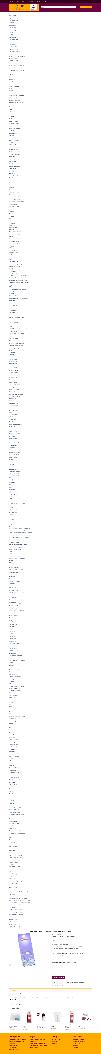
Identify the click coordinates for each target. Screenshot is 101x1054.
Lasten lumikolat (13, 250)
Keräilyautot (12, 118)
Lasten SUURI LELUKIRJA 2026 (17, 926)
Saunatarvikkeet (13, 403)
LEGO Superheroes (14, 646)
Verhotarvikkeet (13, 438)
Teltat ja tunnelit (13, 269)
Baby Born (11, 93)
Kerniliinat (11, 293)
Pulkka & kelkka (13, 247)
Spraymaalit (12, 517)
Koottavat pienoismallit (15, 239)
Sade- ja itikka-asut (14, 567)
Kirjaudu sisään (56, 1039)
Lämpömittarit (13, 361)
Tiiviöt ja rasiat (13, 367)
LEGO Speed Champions (15, 47)
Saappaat (11, 565)
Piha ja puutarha (13, 322)
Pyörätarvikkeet (13, 595)
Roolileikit (11, 665)
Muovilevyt (12, 574)
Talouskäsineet (13, 445)
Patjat (10, 551)
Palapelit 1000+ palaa (14, 199)
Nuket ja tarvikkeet (14, 86)
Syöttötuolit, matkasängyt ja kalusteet (19, 282)
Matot (10, 350)
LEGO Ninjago (12, 44)
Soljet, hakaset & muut (15, 492)
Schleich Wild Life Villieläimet (17, 65)
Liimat (10, 496)
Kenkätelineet (12, 429)
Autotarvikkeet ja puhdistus (16, 592)
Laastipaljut (12, 514)
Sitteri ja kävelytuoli (14, 273)
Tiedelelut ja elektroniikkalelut (17, 833)
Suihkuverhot (12, 398)
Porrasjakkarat (13, 363)
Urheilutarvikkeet (13, 590)
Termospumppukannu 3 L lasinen (43, 1025)
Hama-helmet (12, 209)
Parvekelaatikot (13, 331)
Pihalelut (11, 257)
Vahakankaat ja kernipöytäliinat (17, 289)
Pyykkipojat (12, 459)
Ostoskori (54, 1041)
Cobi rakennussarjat (14, 234)
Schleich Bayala (13, 58)
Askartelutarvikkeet (14, 206)
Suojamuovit (12, 576)
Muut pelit (11, 187)
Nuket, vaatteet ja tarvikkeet (16, 95)
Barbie (10, 88)
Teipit (10, 498)
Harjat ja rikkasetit (14, 442)
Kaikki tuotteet (13, 15)
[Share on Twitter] (55, 984)
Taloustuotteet (13, 359)
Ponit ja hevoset (13, 770)
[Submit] (77, 7)
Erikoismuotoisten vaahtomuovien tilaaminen (21, 532)
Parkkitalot (12, 130)
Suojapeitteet (12, 578)
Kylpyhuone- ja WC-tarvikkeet (17, 408)
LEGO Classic (12, 25)
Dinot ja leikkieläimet (14, 147)
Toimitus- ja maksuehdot (37, 1043)
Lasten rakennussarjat (15, 241)
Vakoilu (11, 218)
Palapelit (11, 803)
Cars (10, 138)
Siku (10, 106)
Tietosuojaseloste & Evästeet (38, 1045)
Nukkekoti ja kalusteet (15, 100)
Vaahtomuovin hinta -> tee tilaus (18, 531)
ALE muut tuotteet (14, 921)
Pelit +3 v (11, 177)
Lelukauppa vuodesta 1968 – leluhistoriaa (20, 891)
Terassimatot (12, 352)
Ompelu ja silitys (13, 387)
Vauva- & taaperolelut (15, 688)
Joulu (10, 319)
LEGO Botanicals (13, 20)
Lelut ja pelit (12, 17)
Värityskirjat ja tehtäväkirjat (16, 213)
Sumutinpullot (13, 457)
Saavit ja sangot (13, 382)
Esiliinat (11, 560)
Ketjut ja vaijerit (13, 484)
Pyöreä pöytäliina (13, 295)
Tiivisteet (11, 519)
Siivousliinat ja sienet (14, 452)
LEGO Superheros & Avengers (17, 660)
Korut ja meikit (13, 164)
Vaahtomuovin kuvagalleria (16, 547)
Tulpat (10, 524)
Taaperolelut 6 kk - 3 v (15, 84)
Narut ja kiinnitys (13, 480)
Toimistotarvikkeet (14, 303)
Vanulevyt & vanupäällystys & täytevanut (19, 537)
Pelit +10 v (11, 185)
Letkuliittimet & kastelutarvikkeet (18, 328)
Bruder (11, 114)
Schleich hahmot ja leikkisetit (17, 56)
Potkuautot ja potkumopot (16, 102)
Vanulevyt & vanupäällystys (16, 905)
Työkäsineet (12, 505)
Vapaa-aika (12, 586)
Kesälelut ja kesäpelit (14, 252)
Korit (10, 412)
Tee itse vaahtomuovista (15, 542)
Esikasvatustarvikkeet (14, 340)
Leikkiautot (12, 116)
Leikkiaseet (12, 171)
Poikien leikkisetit (13, 775)
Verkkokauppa (77, 1043)
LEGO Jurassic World (14, 643)
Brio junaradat (13, 133)
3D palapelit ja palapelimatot (16, 201)
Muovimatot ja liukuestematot (17, 357)
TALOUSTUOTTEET (70, 933)
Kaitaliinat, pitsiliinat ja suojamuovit (18, 298)
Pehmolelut (12, 223)
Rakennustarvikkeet (14, 510)
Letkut (11, 326)
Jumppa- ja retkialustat (15, 597)
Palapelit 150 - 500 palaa (15, 197)
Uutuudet (11, 917)
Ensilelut (11, 74)
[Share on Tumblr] (63, 984)
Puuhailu (11, 211)
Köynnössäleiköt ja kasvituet (16, 333)
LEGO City (11, 22)
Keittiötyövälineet (13, 370)
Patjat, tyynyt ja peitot (15, 549)
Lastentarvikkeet (13, 271)
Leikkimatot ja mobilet (15, 72)
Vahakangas (12, 291)
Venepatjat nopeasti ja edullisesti (18, 544)
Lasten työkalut (13, 168)
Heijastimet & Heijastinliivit (16, 569)
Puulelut (11, 76)
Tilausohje (33, 1041)
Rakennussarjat (13, 227)
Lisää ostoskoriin (58, 977)
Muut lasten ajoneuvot (15, 128)
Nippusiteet (12, 482)
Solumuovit (12, 583)
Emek (10, 111)
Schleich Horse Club (14, 68)
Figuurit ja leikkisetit (14, 154)
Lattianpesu (12, 447)
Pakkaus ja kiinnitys (14, 473)
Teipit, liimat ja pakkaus (15, 471)
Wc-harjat (11, 462)
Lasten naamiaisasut (14, 159)
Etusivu (54, 933)
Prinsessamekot (13, 161)
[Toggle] (10, 990)
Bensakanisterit (13, 512)
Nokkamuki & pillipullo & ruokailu (18, 280)
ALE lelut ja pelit (13, 919)
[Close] (10, 929)
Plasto (10, 109)
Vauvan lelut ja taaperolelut (16, 70)
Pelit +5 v (11, 180)
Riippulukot (12, 489)
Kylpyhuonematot (13, 405)
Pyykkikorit (12, 426)
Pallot (10, 254)
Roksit (10, 562)
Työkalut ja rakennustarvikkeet (17, 503)
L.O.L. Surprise (13, 784)
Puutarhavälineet (13, 338)
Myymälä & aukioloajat (79, 1039)
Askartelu (11, 817)
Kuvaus (14, 990)
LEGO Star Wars (13, 49)
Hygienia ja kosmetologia (15, 400)
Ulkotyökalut (12, 324)
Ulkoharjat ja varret (14, 469)
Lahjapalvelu (12, 924)
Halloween (12, 173)
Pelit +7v (11, 182)
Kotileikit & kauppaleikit (15, 166)
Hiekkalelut (12, 259)
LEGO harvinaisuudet (14, 622)
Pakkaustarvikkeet (14, 475)
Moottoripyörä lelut (14, 123)
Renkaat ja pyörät (13, 522)
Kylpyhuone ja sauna (14, 396)
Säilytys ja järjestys (14, 410)
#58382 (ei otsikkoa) (14, 581)
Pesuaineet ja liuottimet (15, 454)
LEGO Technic (12, 54)
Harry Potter (12, 144)
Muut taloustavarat (14, 389)
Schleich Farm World (14, 63)
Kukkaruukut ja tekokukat (16, 286)
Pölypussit (11, 464)
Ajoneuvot (11, 105)
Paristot (11, 599)
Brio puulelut (12, 79)
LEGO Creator (12, 27)
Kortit (10, 487)
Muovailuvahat (13, 204)
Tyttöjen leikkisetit (14, 151)
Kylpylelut (11, 81)
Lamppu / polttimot (14, 307)
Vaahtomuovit (12, 526)
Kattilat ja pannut (13, 375)
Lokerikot (11, 417)
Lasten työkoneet (13, 126)
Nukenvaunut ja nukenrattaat (17, 97)
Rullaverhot (12, 300)
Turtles (11, 142)
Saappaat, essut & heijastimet (17, 558)
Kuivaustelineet (13, 431)
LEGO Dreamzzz (13, 34)
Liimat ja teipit (13, 494)
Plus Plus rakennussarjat (15, 231)
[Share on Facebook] (53, 984)
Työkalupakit (12, 419)
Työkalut (11, 507)
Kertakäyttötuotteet (14, 377)
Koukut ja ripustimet (14, 421)
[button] (30, 1)
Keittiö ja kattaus (13, 366)
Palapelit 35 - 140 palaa (15, 194)
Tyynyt (10, 553)
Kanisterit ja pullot (14, 379)
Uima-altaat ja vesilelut (15, 266)
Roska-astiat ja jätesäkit (15, 424)
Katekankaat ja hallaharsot (16, 345)
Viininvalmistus (13, 391)
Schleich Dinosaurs (14, 615)
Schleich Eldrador (13, 60)
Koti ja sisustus (13, 285)
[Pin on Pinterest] (60, 984)
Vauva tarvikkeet (13, 277)
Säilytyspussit (12, 436)
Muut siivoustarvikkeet (15, 466)
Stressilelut (12, 818)
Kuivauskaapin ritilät (14, 433)
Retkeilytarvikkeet (14, 587)
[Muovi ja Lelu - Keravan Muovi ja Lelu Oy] (24, 7)
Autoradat (11, 135)
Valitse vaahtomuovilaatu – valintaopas (19, 528)
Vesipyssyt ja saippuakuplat (16, 264)
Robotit (11, 221)
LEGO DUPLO (12, 32)
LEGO (10, 18)
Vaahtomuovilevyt (13, 540)
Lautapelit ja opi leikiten (15, 176)
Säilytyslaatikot (13, 414)
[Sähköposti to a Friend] (58, 984)
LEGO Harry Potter (14, 39)
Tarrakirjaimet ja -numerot (16, 501)
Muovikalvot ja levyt (14, 572)
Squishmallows (13, 225)
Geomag (11, 236)
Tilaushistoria (56, 1043)
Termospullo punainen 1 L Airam (29, 1025)
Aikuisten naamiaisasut (15, 669)
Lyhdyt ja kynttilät (14, 305)
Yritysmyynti (38, 1)
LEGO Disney (12, 30)
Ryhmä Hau (12, 156)
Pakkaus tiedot (16, 1004)
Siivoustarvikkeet (13, 441)
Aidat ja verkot (13, 336)
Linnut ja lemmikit (14, 556)
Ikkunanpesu (12, 450)
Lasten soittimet (13, 243)
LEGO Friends (12, 37)
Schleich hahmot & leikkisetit (17, 604)
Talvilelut (11, 246)
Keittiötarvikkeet (13, 372)
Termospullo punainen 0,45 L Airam (70, 1025)
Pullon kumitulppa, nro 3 (85, 1024)
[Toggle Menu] (10, 13)
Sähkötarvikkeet (13, 312)
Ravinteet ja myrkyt (14, 348)
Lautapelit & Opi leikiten (15, 787)
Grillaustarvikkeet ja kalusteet (17, 343)
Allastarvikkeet (13, 869)
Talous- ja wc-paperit (14, 384)
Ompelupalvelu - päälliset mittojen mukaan (20, 535)
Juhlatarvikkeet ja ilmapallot (16, 686)
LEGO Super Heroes (14, 51)
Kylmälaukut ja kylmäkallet (16, 394)
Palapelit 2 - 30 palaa (14, 192)
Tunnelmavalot (13, 310)
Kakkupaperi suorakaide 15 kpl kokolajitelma (14, 1025)
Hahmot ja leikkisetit (14, 140)
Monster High (12, 90)
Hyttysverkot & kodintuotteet (17, 317)
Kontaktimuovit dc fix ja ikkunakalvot (19, 315)
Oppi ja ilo (11, 189)
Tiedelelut (11, 216)
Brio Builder (12, 229)
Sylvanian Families (14, 149)
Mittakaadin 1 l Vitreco (56, 1024)
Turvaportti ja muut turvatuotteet (18, 275)
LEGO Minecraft (13, 42)
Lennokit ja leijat (13, 261)
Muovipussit (12, 477)
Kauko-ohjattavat (13, 121)
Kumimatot (12, 354)
